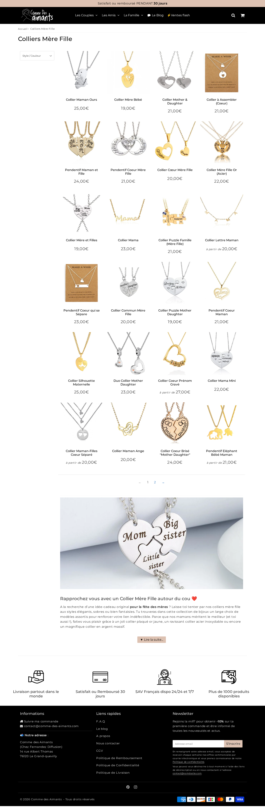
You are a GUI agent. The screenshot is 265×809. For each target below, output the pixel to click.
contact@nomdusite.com (187, 773)
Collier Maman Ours (81, 100)
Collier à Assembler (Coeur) (222, 101)
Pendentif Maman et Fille (81, 171)
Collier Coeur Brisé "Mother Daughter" (175, 453)
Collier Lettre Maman (221, 240)
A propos (103, 736)
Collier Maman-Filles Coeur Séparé (81, 453)
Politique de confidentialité (188, 761)
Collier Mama (128, 240)
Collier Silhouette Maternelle (81, 382)
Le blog (102, 729)
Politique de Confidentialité (117, 765)
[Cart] (242, 15)
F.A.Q (100, 721)
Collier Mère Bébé (128, 100)
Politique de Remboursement (119, 758)
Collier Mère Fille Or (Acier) (222, 171)
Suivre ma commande (41, 721)
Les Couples (84, 15)
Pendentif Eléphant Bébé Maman (221, 453)
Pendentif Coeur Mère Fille (128, 171)
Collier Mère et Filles (81, 240)
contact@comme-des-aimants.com (51, 726)
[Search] (233, 15)
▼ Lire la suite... (151, 639)
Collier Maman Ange (128, 451)
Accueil (22, 28)
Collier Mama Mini (222, 381)
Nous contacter (108, 743)
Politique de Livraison (113, 772)
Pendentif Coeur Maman (222, 312)
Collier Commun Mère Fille (128, 312)
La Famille (131, 15)
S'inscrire (233, 744)
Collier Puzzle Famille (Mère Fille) (174, 242)
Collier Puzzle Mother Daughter (174, 312)
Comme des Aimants (46, 799)
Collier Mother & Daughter (174, 101)
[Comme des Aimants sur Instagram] (135, 787)
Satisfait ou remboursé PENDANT (132, 3)
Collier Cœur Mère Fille (175, 170)
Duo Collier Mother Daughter (128, 382)
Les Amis (109, 15)
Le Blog (158, 15)
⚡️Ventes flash (178, 15)
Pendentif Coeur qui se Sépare (81, 312)
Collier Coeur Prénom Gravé (175, 382)
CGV (99, 751)
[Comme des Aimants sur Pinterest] (128, 787)
